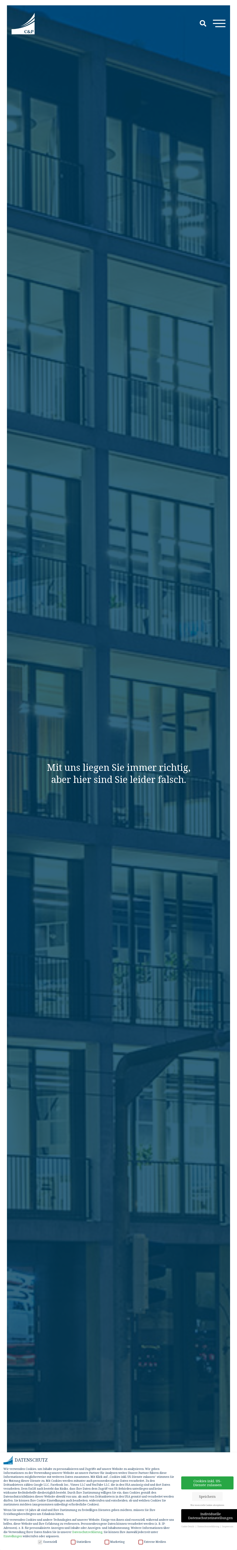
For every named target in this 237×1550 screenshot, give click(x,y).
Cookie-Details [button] (188, 1526)
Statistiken (83, 1542)
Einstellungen (12, 1536)
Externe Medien (155, 1542)
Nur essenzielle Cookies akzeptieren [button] (207, 1505)
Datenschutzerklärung (87, 1532)
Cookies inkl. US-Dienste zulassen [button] (207, 1483)
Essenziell (50, 1542)
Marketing (117, 1542)
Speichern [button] (207, 1496)
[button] (219, 23)
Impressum (227, 1526)
